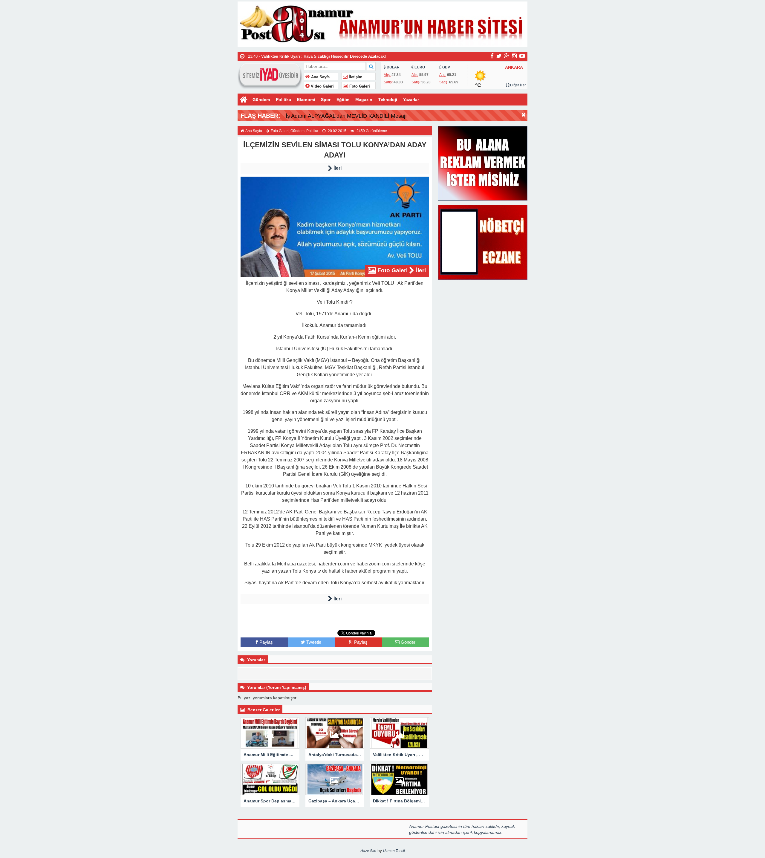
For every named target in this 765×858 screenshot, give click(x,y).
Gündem (261, 99)
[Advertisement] (335, 616)
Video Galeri (322, 86)
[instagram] (514, 55)
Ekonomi (306, 99)
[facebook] (492, 55)
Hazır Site (368, 851)
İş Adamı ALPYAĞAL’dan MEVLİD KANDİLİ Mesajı (346, 116)
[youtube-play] (522, 55)
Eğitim (342, 99)
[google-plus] (506, 55)
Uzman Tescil (394, 851)
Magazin (363, 99)
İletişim (355, 77)
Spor (326, 99)
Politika (283, 99)
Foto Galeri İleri (401, 270)
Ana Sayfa (320, 77)
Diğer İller (517, 85)
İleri (337, 168)
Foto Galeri (359, 86)
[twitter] (498, 55)
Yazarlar (411, 99)
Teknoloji (387, 99)
